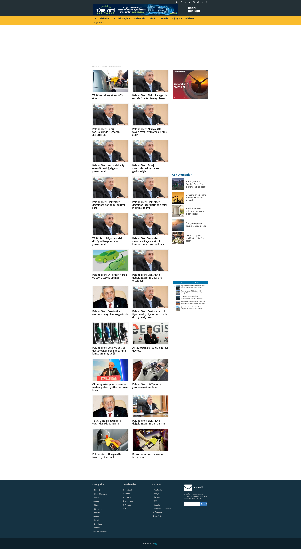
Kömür (153, 18)
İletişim (157, 497)
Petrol (164, 18)
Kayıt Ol (204, 504)
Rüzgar (97, 505)
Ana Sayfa (158, 490)
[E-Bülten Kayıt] (206, 2)
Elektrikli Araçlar (121, 18)
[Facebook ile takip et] (181, 2)
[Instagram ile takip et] (194, 2)
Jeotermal (98, 513)
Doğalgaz (176, 18)
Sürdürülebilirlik (100, 532)
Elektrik (104, 18)
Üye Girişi (158, 516)
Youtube (128, 505)
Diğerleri (98, 22)
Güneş (96, 501)
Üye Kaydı (158, 513)
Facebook (128, 490)
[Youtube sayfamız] (198, 2)
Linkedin (128, 497)
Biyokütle (97, 509)
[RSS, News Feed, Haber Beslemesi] (202, 2)
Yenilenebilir (139, 18)
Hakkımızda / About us (162, 509)
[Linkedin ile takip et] (190, 2)
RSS (126, 509)
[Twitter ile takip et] (185, 2)
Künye (156, 494)
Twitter (128, 494)
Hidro (96, 498)
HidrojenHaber (186, 283)
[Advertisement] (150, 42)
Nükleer (189, 18)
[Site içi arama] (177, 2)
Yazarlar (157, 505)
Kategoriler (98, 484)
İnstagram (129, 501)
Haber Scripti (148, 544)
